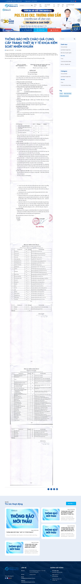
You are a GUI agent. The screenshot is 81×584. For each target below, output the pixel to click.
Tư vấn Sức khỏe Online (66, 61)
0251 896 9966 (34, 1)
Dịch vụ (59, 5)
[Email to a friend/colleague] (51, 489)
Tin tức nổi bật (64, 47)
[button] (2, 20)
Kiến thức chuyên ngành (66, 52)
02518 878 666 (32, 574)
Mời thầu (63, 55)
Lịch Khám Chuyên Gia (70, 5)
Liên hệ (63, 5)
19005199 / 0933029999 (17, 1)
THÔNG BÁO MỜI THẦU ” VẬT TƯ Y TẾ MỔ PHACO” (20, 532)
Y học (62, 58)
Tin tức (54, 5)
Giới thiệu (40, 5)
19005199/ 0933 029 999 (57, 572)
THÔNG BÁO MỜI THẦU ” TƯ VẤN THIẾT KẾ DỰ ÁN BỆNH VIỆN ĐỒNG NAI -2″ (68, 529)
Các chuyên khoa (47, 5)
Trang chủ (35, 5)
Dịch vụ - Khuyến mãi (65, 64)
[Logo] (12, 569)
